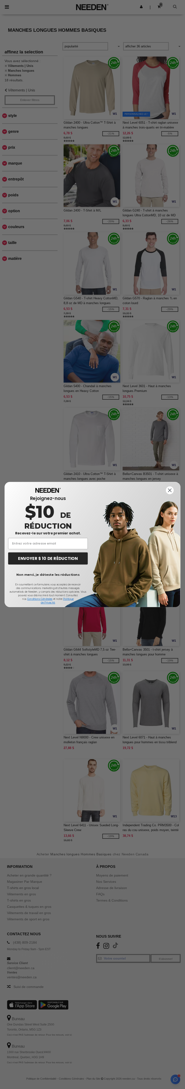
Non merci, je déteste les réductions (47, 575)
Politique (68, 599)
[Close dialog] (170, 490)
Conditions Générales (40, 599)
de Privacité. (48, 602)
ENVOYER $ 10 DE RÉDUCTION (48, 558)
